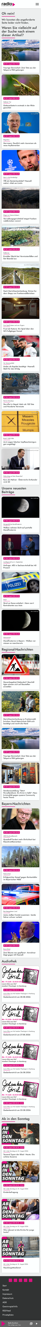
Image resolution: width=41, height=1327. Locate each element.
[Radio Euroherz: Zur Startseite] (18, 4)
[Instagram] (20, 1280)
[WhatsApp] (10, 1280)
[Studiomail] (25, 1280)
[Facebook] (15, 1280)
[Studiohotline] (30, 1280)
